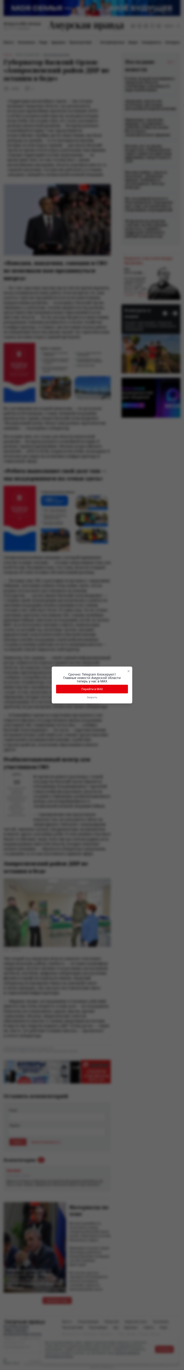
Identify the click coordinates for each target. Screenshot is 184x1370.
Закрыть (92, 697)
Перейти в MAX (92, 689)
